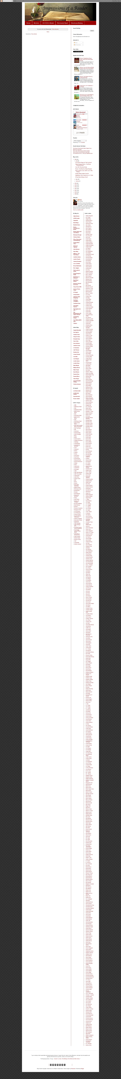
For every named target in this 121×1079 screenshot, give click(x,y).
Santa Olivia (88, 912)
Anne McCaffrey (89, 257)
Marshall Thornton (89, 793)
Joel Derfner (88, 589)
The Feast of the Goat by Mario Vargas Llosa (82, 148)
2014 (76, 185)
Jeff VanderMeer (89, 550)
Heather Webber (89, 496)
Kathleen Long (89, 677)
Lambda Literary (77, 257)
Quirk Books (76, 499)
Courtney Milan (89, 356)
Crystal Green (88, 362)
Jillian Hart (88, 574)
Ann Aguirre (76, 332)
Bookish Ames (76, 224)
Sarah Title (88, 920)
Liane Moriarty (89, 733)
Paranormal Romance (76, 496)
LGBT (75, 470)
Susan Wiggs (88, 972)
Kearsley (87, 687)
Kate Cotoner (88, 667)
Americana (76, 431)
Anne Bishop (88, 255)
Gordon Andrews (89, 485)
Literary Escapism (77, 261)
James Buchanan (89, 527)
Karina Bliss (88, 659)
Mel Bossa (88, 807)
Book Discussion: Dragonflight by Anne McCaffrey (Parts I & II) (86, 95)
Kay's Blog (75, 251)
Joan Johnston (89, 583)
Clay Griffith (88, 353)
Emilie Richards (89, 434)
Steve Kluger (76, 378)
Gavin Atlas (75, 341)
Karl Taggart (88, 661)
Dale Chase (88, 367)
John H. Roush (89, 597)
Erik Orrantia (88, 452)
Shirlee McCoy (89, 940)
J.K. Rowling (88, 503)
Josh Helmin (88, 615)
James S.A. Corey (89, 532)
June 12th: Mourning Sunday (81, 167)
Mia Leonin (88, 816)
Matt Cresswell (89, 802)
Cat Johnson (88, 317)
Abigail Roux (88, 218)
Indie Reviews (76, 249)
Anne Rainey (88, 260)
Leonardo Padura (89, 726)
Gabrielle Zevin (89, 468)
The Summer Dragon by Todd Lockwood (83, 162)
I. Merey (87, 499)
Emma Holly (88, 438)
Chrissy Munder (89, 341)
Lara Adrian (88, 711)
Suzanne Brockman (90, 976)
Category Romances (78, 440)
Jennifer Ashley (89, 555)
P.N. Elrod (88, 839)
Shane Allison (88, 928)
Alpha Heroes (76, 216)
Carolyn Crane (76, 334)
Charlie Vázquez (89, 330)
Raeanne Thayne (89, 873)
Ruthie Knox (88, 897)
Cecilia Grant (88, 322)
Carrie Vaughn (89, 313)
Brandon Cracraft (89, 286)
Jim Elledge (88, 578)
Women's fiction (77, 539)
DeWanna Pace (89, 387)
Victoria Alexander (89, 1015)
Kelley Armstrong (89, 688)
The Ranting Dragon (76, 317)
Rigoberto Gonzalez (90, 883)
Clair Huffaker (88, 350)
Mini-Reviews (77, 490)
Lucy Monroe (88, 769)
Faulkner (87, 458)
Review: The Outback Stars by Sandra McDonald (86, 77)
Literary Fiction (77, 478)
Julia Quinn (88, 632)
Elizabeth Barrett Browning (89, 418)
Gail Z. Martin (88, 471)
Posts (76, 42)
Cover (75, 447)
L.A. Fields (88, 705)
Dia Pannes (88, 393)
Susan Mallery (89, 970)
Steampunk (76, 521)
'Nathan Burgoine (89, 215)
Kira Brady (88, 693)
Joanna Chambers (89, 586)
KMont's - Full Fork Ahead (76, 254)
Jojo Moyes (88, 605)
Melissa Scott (88, 812)
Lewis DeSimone (89, 730)
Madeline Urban (89, 777)
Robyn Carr (88, 895)
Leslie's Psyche (76, 259)
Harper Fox (88, 493)
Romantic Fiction (77, 509)
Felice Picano (88, 460)
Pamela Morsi (76, 376)
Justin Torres (88, 645)
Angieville (75, 220)
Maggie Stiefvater (89, 778)
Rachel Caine (88, 870)
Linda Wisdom (89, 743)
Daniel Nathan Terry (90, 374)
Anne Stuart (88, 262)
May (77, 179)
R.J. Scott (79, 117)
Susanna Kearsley (89, 975)
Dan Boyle (88, 370)
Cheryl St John (76, 336)
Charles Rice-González (88, 327)
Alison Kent (88, 232)
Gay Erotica (76, 455)
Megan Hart (88, 805)
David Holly (88, 377)
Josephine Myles (89, 613)
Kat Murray (88, 664)
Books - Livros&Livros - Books (76, 228)
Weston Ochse (89, 1030)
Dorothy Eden (88, 403)
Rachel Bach (88, 868)
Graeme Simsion (89, 486)
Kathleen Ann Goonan (88, 674)
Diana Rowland (89, 396)
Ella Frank (88, 428)
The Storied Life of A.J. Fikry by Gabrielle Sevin (83, 153)
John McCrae (88, 600)
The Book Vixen (76, 303)
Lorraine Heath (89, 764)
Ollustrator (73, 1068)
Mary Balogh (76, 365)
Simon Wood (88, 949)
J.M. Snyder (88, 508)
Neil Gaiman (88, 826)
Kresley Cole (76, 352)
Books (75, 437)
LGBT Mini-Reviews (78, 472)
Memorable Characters (76, 485)
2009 (76, 193)
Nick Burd (88, 827)
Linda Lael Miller (89, 739)
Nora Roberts (76, 372)
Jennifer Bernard (89, 557)
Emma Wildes (89, 441)
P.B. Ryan (88, 838)
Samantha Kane (89, 906)
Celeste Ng (88, 323)
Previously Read (62, 23)
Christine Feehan (89, 346)
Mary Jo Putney (89, 799)
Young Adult (76, 542)
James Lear (88, 529)
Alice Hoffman (89, 229)
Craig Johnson (89, 358)
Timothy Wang (89, 996)
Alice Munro (88, 231)
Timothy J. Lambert (90, 995)
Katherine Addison (89, 672)
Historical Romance (78, 461)
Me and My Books (77, 265)
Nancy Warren (89, 824)
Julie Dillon (88, 638)
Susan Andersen (89, 960)
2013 (76, 186)
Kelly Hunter (88, 690)
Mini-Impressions (77, 488)
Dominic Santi (89, 400)
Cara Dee (88, 297)
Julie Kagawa (88, 642)
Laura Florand (88, 714)
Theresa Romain (89, 987)
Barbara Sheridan (89, 271)
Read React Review (75, 281)
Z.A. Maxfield (88, 1043)
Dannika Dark (88, 376)
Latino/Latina (76, 475)
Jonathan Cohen (89, 608)
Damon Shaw (88, 368)
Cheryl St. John (89, 335)
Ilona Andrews (76, 343)
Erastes (87, 449)
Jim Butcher (88, 577)
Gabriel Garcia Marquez (89, 467)
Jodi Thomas (76, 349)
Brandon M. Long (89, 288)
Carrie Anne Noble (89, 307)
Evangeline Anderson (88, 456)
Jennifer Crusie (76, 345)
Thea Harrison (89, 983)
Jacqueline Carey (89, 517)
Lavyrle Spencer (89, 722)
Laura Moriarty (89, 719)
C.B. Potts (88, 294)
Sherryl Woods (89, 939)
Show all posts (55, 29)
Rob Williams (88, 888)
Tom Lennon (88, 1002)
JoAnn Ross (88, 581)
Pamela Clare (76, 374)
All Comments (78, 44)
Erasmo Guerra (89, 448)
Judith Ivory (88, 627)
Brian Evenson (89, 291)
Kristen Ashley (89, 700)
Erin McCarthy (89, 454)
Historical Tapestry (75, 246)
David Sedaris (89, 384)
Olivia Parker (88, 834)
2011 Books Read (77, 415)
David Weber (88, 385)
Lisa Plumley (88, 749)
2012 (76, 188)
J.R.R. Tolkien (89, 511)
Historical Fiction (77, 460)
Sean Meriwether (89, 922)
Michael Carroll (89, 819)
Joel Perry (88, 592)
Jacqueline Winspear (88, 520)
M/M (75, 480)
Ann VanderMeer (89, 251)
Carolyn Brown (89, 303)
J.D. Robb (88, 502)
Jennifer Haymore (89, 560)
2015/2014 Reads (48, 23)
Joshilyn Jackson (89, 618)
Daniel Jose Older (89, 373)
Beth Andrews (88, 276)
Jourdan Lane (88, 621)
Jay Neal (87, 543)
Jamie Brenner (89, 535)
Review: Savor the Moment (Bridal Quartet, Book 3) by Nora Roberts (87, 68)
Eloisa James (88, 432)
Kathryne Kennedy (89, 682)
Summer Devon (89, 958)
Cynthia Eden (88, 363)
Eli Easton (88, 416)
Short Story (88, 942)
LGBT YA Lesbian (77, 473)
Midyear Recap (77, 487)
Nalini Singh (76, 369)
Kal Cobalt (88, 653)
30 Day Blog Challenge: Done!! (81, 177)
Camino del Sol (77, 438)
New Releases (77, 493)
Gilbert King (88, 482)
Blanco (87, 283)
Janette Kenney (89, 541)
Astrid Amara (88, 268)
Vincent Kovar (89, 1021)
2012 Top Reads (77, 428)
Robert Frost (88, 891)
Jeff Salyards (88, 549)
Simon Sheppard (89, 947)
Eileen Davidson (89, 413)
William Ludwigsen (89, 1035)
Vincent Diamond (89, 1019)
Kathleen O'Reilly (89, 679)
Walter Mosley (89, 1027)
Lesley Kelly (88, 728)
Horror (75, 464)
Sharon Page (88, 933)
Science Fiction (77, 514)
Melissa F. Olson (89, 810)
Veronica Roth (89, 1012)
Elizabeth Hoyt (76, 338)
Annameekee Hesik (90, 254)
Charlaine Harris (89, 325)
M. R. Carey (88, 770)
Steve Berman (89, 955)
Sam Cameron (89, 903)
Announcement (77, 432)
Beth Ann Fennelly (89, 277)
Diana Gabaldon (89, 394)
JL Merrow (88, 513)
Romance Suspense (78, 508)
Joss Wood (88, 620)
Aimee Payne (88, 221)
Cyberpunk (76, 449)
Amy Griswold (89, 235)
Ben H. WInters (89, 274)
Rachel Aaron (88, 866)
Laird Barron (88, 709)
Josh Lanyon (88, 617)
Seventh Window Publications (77, 516)
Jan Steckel (88, 537)
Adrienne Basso (89, 220)
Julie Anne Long (89, 636)
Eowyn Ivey (88, 446)
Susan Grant (88, 967)
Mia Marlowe (88, 818)
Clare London (88, 352)
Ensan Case (88, 445)
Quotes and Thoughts (76, 501)
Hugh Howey (88, 497)
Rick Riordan (88, 882)
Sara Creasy (88, 914)
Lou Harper (88, 766)
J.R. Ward (88, 510)
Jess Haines (88, 567)
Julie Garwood (89, 639)
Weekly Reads (77, 537)
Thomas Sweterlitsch (88, 991)
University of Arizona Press (77, 534)
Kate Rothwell (88, 670)
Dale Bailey (88, 365)
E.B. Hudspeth (89, 406)
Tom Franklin (88, 1001)
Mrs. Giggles (76, 268)
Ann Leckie (88, 249)
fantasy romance (77, 544)
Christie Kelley (89, 343)
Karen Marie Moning (90, 656)
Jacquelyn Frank (89, 522)
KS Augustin (88, 650)
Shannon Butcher (89, 929)
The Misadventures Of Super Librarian (77, 313)
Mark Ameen (88, 790)
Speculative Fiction (78, 520)
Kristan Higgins (89, 699)
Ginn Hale (88, 483)
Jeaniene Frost (89, 546)
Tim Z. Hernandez (89, 993)
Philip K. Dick (88, 857)
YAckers (75, 323)
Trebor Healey (89, 1007)
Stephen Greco (89, 954)
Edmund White (89, 409)
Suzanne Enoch (89, 978)
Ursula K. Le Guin (89, 1008)
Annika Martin (88, 263)
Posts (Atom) (34, 34)
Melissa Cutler (89, 809)
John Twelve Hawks (90, 603)
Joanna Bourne (89, 584)
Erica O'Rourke (89, 451)
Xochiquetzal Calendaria (88, 1041)
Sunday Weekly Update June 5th (82, 173)
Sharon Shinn (88, 934)
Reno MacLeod (89, 874)
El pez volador (76, 398)
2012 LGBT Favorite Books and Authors (78, 426)
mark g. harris (88, 1045)
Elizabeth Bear (89, 420)
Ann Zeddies (88, 252)
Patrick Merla (88, 851)
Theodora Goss (89, 984)
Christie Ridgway (89, 344)
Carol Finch (88, 300)
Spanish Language (78, 518)
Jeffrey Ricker (89, 552)
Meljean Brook (76, 367)
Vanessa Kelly (89, 1010)
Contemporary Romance (77, 446)
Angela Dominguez (89, 245)
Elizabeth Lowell (89, 423)
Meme (75, 481)
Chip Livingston (89, 338)
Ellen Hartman (89, 429)
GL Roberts (88, 464)
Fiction (75, 453)
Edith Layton (88, 408)
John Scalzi (88, 601)
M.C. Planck (88, 772)
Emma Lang (88, 440)
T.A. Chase (88, 979)
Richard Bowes (89, 877)
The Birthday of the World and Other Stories (71, 1058)
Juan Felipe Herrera (90, 624)
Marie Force (88, 785)
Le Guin (87, 723)
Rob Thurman (88, 887)
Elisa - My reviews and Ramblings (77, 240)
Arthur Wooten (89, 266)
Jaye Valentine (89, 544)
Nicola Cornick (89, 829)
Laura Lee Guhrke (89, 717)
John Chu (88, 594)
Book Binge (75, 222)
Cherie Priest (88, 333)
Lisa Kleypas (76, 358)
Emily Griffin (88, 435)
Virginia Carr (88, 1022)
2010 (76, 192)
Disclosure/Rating (77, 23)
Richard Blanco (89, 876)
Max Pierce (88, 804)
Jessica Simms (89, 569)
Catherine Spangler (90, 320)
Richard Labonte (89, 879)
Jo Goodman (76, 347)
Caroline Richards (89, 302)
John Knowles (89, 598)
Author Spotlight (77, 434)
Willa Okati (88, 1033)
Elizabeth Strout (89, 426)
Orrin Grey (88, 836)
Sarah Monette (89, 919)
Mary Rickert (88, 801)
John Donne (88, 595)
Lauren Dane (88, 720)
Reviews (36, 23)
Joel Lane (88, 591)
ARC (75, 429)
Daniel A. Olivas (89, 371)
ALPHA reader (76, 218)
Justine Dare (88, 647)
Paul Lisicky (88, 853)
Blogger (82, 1068)
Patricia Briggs (89, 848)
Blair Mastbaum (89, 282)
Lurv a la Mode (76, 263)
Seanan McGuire (89, 925)
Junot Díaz (88, 644)
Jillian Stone (88, 575)
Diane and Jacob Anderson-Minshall (89, 398)
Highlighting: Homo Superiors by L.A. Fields (84, 175)
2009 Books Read (77, 406)
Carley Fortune (80, 122)
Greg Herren (88, 488)
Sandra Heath (88, 909)
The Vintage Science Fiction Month (77, 531)
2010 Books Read (77, 409)
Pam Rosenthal (89, 841)
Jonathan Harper (89, 609)
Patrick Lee (88, 849)
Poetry (75, 497)
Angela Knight (89, 246)
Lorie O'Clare (88, 763)
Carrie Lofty (88, 310)
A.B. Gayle (88, 217)
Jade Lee (88, 526)
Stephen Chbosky (89, 952)
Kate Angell (88, 666)
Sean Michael (88, 923)
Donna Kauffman (89, 402)
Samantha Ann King (90, 905)
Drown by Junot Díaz (77, 149)
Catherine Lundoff (89, 318)
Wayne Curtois (89, 1029)
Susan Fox (88, 966)
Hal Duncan (88, 491)
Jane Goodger (89, 538)
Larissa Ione (88, 713)
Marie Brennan (89, 784)
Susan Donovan (89, 961)
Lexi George (88, 731)
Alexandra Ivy (88, 226)
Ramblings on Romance (76, 277)
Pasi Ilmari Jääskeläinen (88, 846)
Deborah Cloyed (89, 388)
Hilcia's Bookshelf (80, 112)
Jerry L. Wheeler (89, 564)
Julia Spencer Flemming (88, 634)
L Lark (87, 703)
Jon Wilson (88, 606)
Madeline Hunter (89, 775)
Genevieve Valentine (88, 477)
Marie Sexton (88, 787)
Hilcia (80, 199)
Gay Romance (77, 458)
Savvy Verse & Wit (77, 286)
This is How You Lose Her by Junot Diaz (81, 152)
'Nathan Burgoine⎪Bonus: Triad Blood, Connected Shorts (83, 165)
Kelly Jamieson (89, 691)
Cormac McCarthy (89, 355)
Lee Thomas (88, 725)
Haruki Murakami (89, 494)
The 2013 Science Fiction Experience (78, 528)
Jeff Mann (88, 547)
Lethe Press (76, 477)
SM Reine (88, 900)
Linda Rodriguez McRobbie (89, 741)
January (77, 181)
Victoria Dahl (88, 1016)
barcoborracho (76, 396)
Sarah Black (88, 915)
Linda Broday (88, 736)
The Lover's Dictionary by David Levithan (81, 150)
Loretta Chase (76, 363)
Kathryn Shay (88, 681)
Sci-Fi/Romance (77, 512)
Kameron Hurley (89, 655)
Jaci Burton (88, 514)
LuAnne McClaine (89, 767)
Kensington (76, 469)
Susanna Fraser (89, 973)
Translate (83, 142)
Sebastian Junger (89, 926)
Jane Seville (88, 540)
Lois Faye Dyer (89, 752)
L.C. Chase (88, 708)
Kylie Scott (88, 702)
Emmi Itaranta (89, 443)
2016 (76, 159)
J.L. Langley (88, 505)
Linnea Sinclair (76, 354)
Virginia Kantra (89, 1024)
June (77, 160)
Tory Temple (88, 1005)
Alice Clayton (88, 228)
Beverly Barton (89, 280)
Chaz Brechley (89, 332)
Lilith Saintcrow (89, 734)
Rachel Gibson (89, 871)
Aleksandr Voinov (89, 223)
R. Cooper (88, 860)
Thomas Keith (89, 989)
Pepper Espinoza (89, 854)
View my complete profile (78, 209)
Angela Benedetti (77, 330)
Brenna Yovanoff (89, 290)
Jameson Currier (89, 533)
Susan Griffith (88, 969)
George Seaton (89, 480)
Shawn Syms (88, 937)
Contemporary (77, 443)
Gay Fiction (76, 456)
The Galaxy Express (75, 306)
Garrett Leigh (88, 473)
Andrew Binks (88, 240)
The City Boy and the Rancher (79, 115)
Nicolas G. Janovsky (88, 831)
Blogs (75, 435)
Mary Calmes (88, 796)
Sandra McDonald (89, 911)
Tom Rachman (89, 1004)
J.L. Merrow (88, 507)
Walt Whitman (89, 1025)
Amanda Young (89, 234)
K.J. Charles (88, 649)
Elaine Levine (88, 414)
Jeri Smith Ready (89, 561)
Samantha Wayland (90, 908)
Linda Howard (88, 737)
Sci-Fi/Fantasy (77, 511)
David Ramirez (89, 382)
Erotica (75, 450)
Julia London (88, 630)
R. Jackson (88, 862)
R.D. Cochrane (89, 863)
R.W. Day (88, 865)
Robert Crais (88, 890)
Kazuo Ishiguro (89, 685)
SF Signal (75, 292)
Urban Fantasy (77, 536)
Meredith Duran (89, 815)
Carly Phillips (88, 299)
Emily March (88, 437)
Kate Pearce (88, 669)
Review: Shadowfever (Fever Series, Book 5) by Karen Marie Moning (86, 59)
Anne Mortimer (89, 259)
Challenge (76, 441)
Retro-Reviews (77, 505)
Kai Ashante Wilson (90, 652)
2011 (76, 190)
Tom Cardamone (89, 999)
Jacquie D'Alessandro (88, 524)
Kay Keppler (88, 684)
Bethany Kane (89, 279)
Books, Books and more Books (77, 232)
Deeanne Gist (88, 390)
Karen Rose (88, 658)
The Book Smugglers (75, 301)
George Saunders (89, 479)
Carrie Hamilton (89, 308)
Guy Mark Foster (89, 490)
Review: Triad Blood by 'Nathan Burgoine (83, 168)
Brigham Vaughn (80, 128)
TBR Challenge (77, 523)
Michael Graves (89, 821)
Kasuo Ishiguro (89, 662)
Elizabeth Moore (89, 424)
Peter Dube (88, 856)
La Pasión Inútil (76, 390)
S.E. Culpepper (89, 898)
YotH (75, 541)
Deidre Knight (88, 391)
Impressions (76, 466)
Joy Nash (88, 623)
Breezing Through (77, 234)
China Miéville (89, 337)
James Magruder (89, 530)
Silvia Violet (88, 946)
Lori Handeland (89, 761)
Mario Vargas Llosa (90, 788)
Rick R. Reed (88, 880)
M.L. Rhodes (88, 774)
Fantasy (76, 452)
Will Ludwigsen (89, 1032)
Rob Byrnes (88, 885)
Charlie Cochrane (89, 329)
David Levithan (89, 379)
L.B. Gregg (88, 706)
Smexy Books (76, 294)
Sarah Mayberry (89, 917)
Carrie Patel (88, 311)
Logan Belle (88, 751)
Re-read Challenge (78, 503)
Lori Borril (88, 760)
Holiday (75, 463)
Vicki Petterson (89, 1013)
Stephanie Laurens (89, 951)
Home (28, 23)
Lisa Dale (75, 356)
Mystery (76, 492)
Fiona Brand (88, 461)
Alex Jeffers (88, 225)
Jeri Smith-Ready (89, 563)
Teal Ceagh (88, 981)
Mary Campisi (88, 798)
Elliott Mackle (88, 431)
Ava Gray (88, 269)
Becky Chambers (89, 272)
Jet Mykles (88, 571)
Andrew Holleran (89, 242)
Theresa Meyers (89, 986)
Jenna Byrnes (88, 554)
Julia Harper (88, 629)
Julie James (88, 641)
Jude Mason (88, 626)
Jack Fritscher (89, 516)
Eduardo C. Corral (89, 411)
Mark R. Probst (89, 792)
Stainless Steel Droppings (76, 297)
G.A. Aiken (88, 463)
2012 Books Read (77, 421)
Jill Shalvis (88, 572)
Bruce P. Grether (89, 293)
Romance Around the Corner (77, 284)
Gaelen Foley (88, 470)
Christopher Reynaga (88, 348)
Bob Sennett (88, 285)
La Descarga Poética (76, 394)
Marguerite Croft (89, 782)
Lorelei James (76, 361)
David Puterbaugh (89, 380)
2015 (76, 183)
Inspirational (76, 467)
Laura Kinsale (88, 716)
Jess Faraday (88, 566)
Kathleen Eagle (89, 676)
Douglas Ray (88, 405)
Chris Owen (88, 340)
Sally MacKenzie (89, 902)
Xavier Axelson (89, 1039)
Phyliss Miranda (89, 859)
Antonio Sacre (89, 265)
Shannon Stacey (89, 931)
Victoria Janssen (77, 384)
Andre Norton (88, 238)
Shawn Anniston (89, 936)
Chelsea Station (76, 237)
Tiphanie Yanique (89, 998)
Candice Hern (88, 296)
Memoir (75, 483)
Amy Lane (88, 237)
